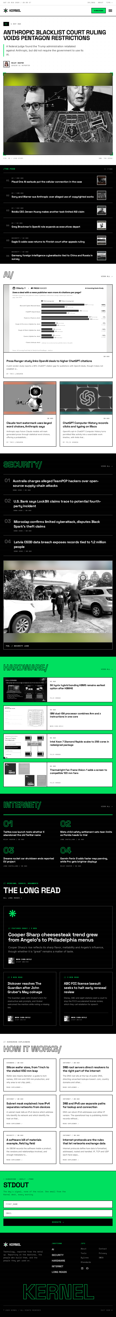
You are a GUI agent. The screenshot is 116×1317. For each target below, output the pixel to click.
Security (59, 1255)
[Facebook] (87, 1268)
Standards (86, 1262)
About (100, 2)
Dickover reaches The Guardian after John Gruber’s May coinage (25, 987)
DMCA (101, 1257)
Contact (103, 1248)
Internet (59, 1266)
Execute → (58, 1222)
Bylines (91, 2)
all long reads (12, 898)
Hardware (60, 1260)
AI (54, 1249)
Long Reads (61, 1272)
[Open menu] (110, 10)
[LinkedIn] (82, 1268)
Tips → (109, 2)
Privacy (103, 1253)
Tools (83, 1253)
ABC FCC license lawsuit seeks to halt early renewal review (85, 987)
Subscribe (98, 10)
